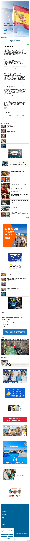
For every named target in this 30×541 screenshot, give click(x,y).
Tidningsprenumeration (5, 511)
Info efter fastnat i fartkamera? (7, 315)
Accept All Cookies (7, 534)
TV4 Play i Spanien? (5, 324)
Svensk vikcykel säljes (5, 319)
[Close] (13, 529)
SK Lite (3, 510)
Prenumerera (2, 37)
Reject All (7, 536)
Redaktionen (3, 516)
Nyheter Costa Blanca (25, 539)
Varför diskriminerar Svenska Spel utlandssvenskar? (11, 317)
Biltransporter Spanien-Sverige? (7, 326)
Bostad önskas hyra (5, 321)
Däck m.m (3, 327)
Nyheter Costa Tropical (17, 539)
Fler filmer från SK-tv (4, 356)
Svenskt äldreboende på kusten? (7, 314)
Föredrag (3, 518)
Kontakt (3, 517)
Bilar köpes (3, 312)
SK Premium (3, 507)
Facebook (3, 525)
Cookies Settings (7, 538)
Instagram (3, 524)
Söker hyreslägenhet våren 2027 (7, 322)
